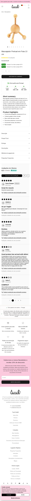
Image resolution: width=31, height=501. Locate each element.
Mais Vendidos (15, 433)
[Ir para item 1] (8, 47)
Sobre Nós (15, 415)
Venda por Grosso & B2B (15, 422)
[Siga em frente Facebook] (4, 483)
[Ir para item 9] (23, 47)
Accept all (9, 494)
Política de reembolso (15, 473)
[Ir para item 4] (13, 47)
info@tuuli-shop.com (16, 407)
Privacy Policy (20, 492)
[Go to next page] (21, 300)
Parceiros (15, 420)
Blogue (15, 460)
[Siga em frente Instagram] (11, 483)
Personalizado (15, 443)
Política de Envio (15, 476)
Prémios (15, 417)
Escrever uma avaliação (11, 175)
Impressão (15, 425)
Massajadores (7, 11)
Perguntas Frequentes (15, 451)
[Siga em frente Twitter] (7, 483)
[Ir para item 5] (15, 47)
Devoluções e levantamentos (15, 458)
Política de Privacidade (15, 471)
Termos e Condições (15, 478)
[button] (5, 57)
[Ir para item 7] (19, 47)
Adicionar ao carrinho (15, 76)
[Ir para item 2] (10, 47)
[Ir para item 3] (11, 47)
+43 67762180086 (16, 405)
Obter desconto (15, 382)
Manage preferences (15, 498)
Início (3, 11)
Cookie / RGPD (15, 468)
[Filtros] (24, 175)
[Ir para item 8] (21, 47)
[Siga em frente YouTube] (19, 483)
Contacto (15, 455)
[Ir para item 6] (17, 47)
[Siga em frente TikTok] (23, 483)
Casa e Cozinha (15, 438)
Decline (22, 494)
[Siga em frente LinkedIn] (27, 483)
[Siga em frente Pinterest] (15, 483)
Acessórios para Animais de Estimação (15, 440)
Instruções (15, 453)
